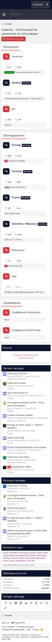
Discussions (11, 47)
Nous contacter (8, 627)
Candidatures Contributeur (26, 312)
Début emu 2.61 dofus (18, 457)
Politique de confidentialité (13, 629)
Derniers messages (13, 368)
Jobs (14, 276)
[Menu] (4, 14)
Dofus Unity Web (15, 437)
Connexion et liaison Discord (22, 72)
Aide (28, 629)
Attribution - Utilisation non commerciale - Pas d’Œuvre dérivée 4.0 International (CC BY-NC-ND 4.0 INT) (25, 637)
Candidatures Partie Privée (26, 330)
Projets (16, 197)
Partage (16, 145)
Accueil (35, 629)
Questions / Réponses (24, 223)
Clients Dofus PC (14, 266)
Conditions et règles (25, 627)
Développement (13, 135)
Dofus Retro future (12, 213)
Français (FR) (19, 623)
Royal (6, 623)
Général (16, 82)
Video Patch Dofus (15, 187)
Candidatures (12, 303)
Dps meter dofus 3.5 (17, 392)
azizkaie (45, 588)
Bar (13, 109)
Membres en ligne (13, 547)
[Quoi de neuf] (47, 4)
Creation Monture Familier (20, 415)
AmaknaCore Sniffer (15, 161)
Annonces (17, 56)
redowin (7, 125)
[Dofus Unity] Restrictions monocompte (26, 447)
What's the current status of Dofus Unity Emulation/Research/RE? (27, 532)
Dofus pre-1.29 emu (13, 239)
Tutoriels (17, 171)
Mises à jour (18, 250)
